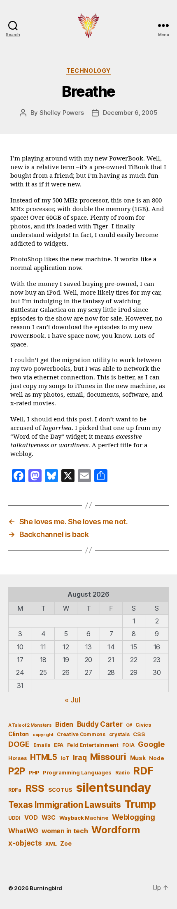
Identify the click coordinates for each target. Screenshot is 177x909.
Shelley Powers (62, 112)
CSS (139, 734)
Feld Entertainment (93, 745)
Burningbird (46, 888)
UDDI (14, 818)
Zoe (65, 843)
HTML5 (43, 757)
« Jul (72, 699)
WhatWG (23, 831)
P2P (16, 771)
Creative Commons (81, 734)
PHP (34, 773)
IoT (65, 758)
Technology (88, 70)
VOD (31, 817)
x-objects (25, 843)
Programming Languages (77, 772)
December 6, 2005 (130, 112)
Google (151, 744)
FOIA (128, 745)
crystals (119, 734)
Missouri (108, 756)
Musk (138, 757)
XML (50, 844)
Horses (17, 758)
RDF (143, 771)
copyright (43, 734)
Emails (41, 745)
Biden (64, 724)
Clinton (18, 733)
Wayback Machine (84, 817)
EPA (58, 745)
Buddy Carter (100, 724)
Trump (140, 804)
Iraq (79, 757)
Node (156, 758)
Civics (143, 725)
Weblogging (133, 817)
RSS (34, 788)
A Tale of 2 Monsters (30, 725)
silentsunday (113, 787)
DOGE (19, 744)
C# (129, 725)
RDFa (14, 790)
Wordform (115, 830)
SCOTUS (60, 789)
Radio (122, 773)
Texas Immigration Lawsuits (64, 805)
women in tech (65, 831)
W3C (49, 817)
